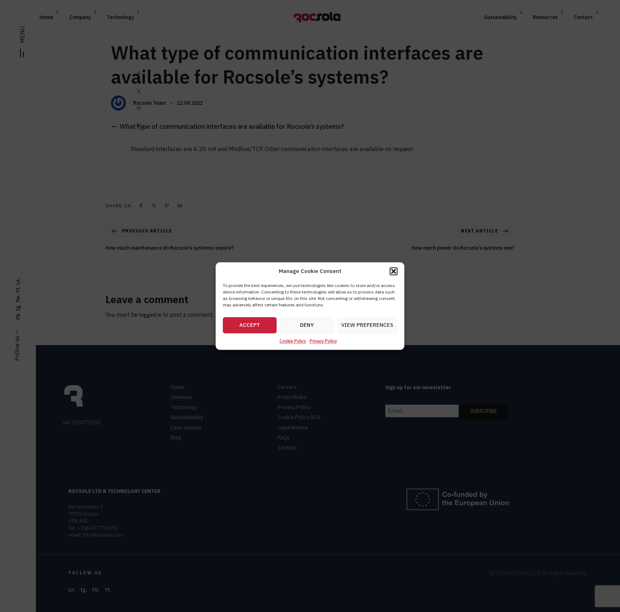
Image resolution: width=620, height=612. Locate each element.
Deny (307, 325)
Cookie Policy (293, 341)
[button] (393, 271)
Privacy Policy (323, 341)
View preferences (367, 325)
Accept (249, 325)
